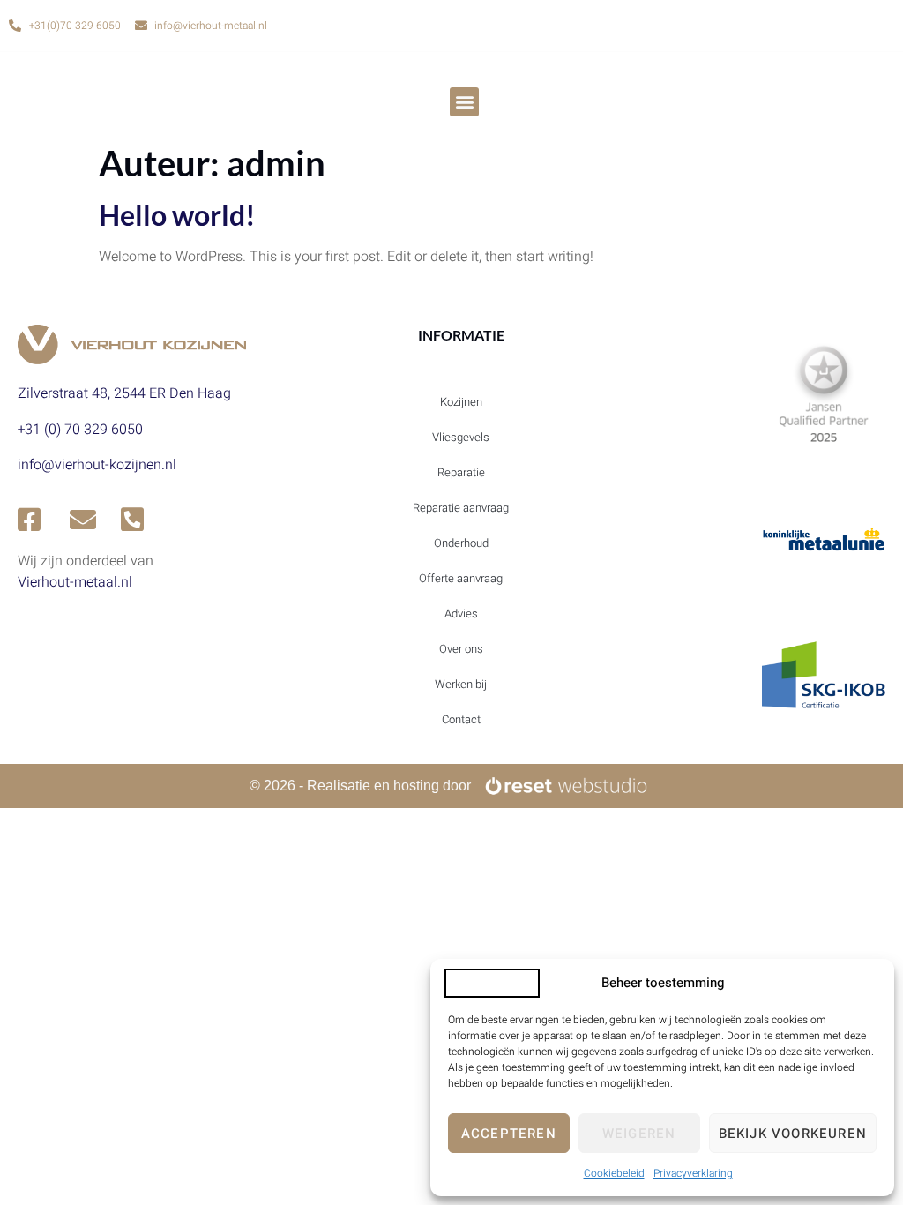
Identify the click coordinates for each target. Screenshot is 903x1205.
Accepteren (508, 1133)
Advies (461, 613)
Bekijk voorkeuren (793, 1133)
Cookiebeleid (614, 1173)
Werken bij (461, 684)
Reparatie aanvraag (461, 507)
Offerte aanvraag (461, 578)
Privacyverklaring (693, 1173)
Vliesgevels (460, 437)
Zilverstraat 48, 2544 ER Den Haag (124, 393)
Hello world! (177, 215)
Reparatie (461, 472)
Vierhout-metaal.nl (75, 582)
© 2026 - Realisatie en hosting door (360, 785)
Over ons (461, 648)
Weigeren (639, 1133)
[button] (464, 101)
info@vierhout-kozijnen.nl (97, 464)
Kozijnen (461, 401)
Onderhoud (461, 543)
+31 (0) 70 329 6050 (80, 429)
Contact (461, 719)
